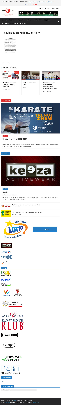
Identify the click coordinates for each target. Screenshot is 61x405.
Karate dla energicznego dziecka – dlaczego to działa (41, 1)
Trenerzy (20, 20)
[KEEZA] (30, 171)
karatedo (14, 142)
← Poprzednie (5, 63)
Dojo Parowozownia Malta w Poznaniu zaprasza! (9, 85)
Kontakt (15, 23)
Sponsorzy (5, 188)
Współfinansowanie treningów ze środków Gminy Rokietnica (27, 212)
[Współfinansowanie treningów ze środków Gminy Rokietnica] (6, 213)
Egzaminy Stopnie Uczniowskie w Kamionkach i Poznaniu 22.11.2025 (50, 86)
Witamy (47, 229)
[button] (15, 20)
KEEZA (5, 192)
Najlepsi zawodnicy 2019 (29, 84)
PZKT (2, 381)
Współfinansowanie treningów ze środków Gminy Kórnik (26, 204)
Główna (4, 20)
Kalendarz (23, 23)
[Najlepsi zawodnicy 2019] (30, 72)
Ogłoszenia (5, 135)
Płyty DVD (37, 20)
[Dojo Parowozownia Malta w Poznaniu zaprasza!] (10, 72)
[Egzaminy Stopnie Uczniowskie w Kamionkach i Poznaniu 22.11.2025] (51, 72)
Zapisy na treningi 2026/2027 (15, 139)
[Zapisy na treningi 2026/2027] (30, 118)
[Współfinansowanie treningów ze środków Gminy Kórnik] (6, 205)
